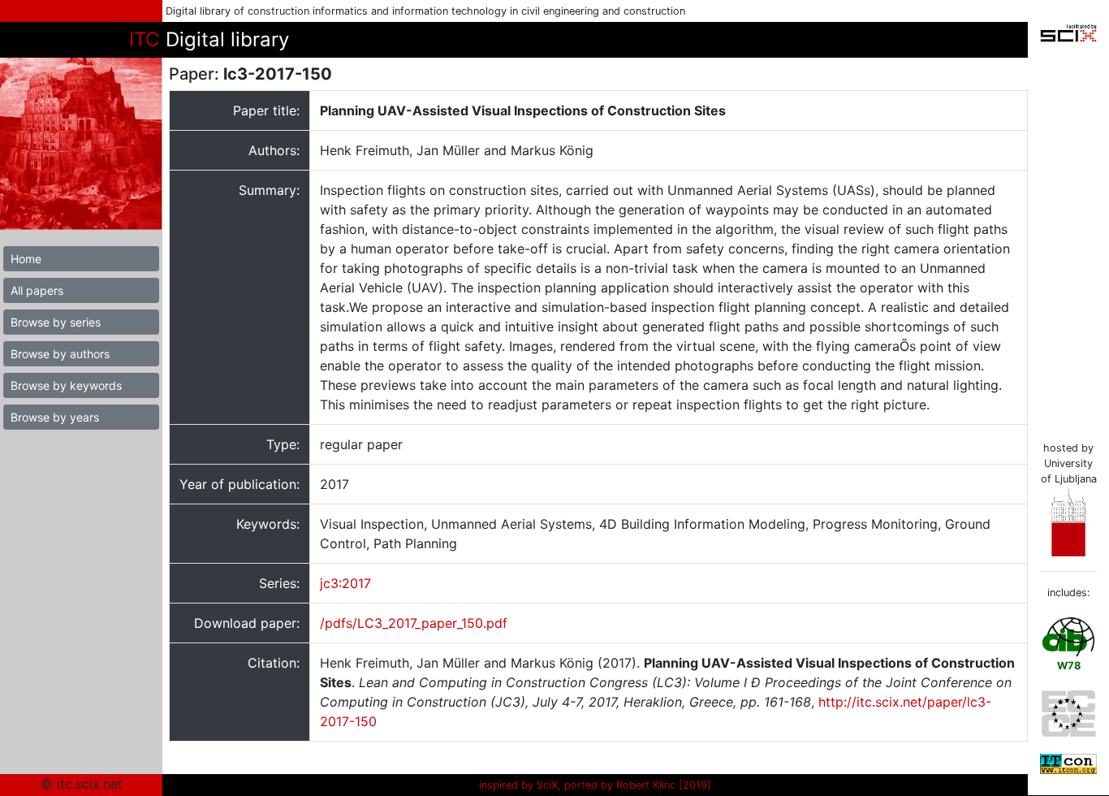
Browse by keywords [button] (66, 385)
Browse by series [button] (56, 322)
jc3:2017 (345, 583)
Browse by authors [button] (60, 354)
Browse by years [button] (55, 417)
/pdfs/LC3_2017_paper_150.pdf (413, 623)
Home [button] (26, 259)
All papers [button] (37, 290)
